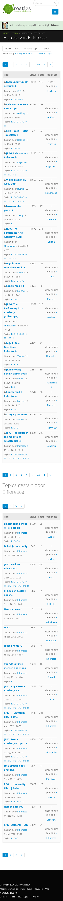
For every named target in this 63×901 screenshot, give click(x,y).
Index (8, 48)
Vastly (20, 215)
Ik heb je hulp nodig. (16, 546)
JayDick (20, 188)
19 (25, 458)
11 (5, 125)
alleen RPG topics (44, 53)
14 (13, 174)
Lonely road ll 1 (15, 285)
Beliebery (51, 819)
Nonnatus (51, 356)
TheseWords (10, 245)
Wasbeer (51, 317)
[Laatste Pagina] (50, 64)
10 (26, 121)
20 (28, 458)
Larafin (51, 241)
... (32, 64)
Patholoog (22, 445)
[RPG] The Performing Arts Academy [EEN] (13, 232)
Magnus (21, 290)
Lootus (51, 699)
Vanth (20, 378)
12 (8, 174)
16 (18, 201)
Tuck (51, 577)
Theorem (51, 219)
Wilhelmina (51, 622)
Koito (11, 25)
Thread (51, 676)
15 (15, 174)
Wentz (51, 536)
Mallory (51, 559)
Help (13, 896)
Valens (20, 272)
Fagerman (22, 162)
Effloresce (22, 532)
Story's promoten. (16, 414)
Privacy (35, 896)
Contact (3, 896)
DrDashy (51, 603)
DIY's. (7, 627)
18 (23, 201)
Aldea (20, 419)
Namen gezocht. (13, 806)
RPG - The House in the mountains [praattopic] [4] (16, 436)
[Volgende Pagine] (45, 64)
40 (38, 64)
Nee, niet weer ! (13, 609)
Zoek (46, 48)
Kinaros (51, 797)
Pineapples (51, 752)
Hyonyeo (51, 143)
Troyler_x (51, 90)
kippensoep (51, 192)
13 (10, 174)
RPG (17, 48)
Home (6, 33)
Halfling (21, 113)
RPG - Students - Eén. (16, 824)
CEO (19, 90)
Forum (15, 33)
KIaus (51, 276)
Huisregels (23, 896)
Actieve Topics (32, 48)
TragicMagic (51, 427)
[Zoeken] (55, 2)
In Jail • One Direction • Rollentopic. (12, 347)
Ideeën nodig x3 (13, 645)
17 (20, 201)
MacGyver (51, 778)
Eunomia (51, 445)
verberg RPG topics (24, 53)
